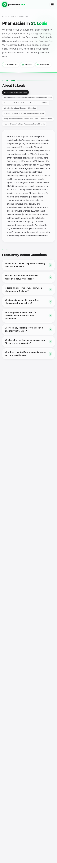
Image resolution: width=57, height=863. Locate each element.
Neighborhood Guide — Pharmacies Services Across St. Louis (28, 98)
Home (4, 16)
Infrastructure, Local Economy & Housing (20, 108)
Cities (12, 16)
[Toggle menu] (52, 4)
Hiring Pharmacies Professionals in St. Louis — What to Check (28, 119)
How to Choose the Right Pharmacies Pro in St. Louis (24, 124)
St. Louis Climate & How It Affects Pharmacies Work (24, 113)
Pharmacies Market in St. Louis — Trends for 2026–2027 (25, 103)
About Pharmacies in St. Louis (15, 92)
